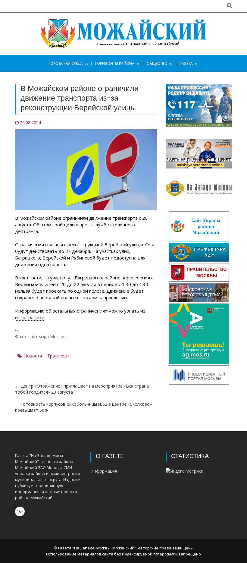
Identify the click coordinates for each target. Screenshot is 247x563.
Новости (33, 356)
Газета (186, 63)
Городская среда (65, 63)
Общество (157, 63)
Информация (103, 471)
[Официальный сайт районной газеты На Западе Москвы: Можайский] (123, 34)
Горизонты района (114, 63)
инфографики (29, 317)
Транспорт (58, 356)
